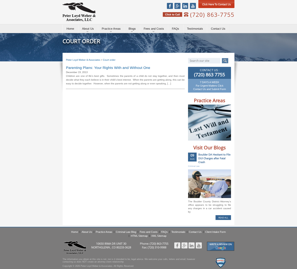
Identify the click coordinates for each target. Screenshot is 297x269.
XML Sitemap (158, 235)
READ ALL (223, 217)
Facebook (170, 6)
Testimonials (195, 28)
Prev (194, 143)
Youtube (193, 6)
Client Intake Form (215, 231)
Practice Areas (111, 28)
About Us (88, 28)
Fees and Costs (154, 28)
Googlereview (220, 243)
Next (225, 143)
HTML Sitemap (139, 235)
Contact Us (218, 28)
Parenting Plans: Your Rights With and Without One (108, 68)
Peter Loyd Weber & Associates (79, 12)
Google (177, 6)
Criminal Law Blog (126, 231)
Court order (109, 59)
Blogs (132, 28)
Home (70, 28)
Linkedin (185, 6)
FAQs (175, 28)
